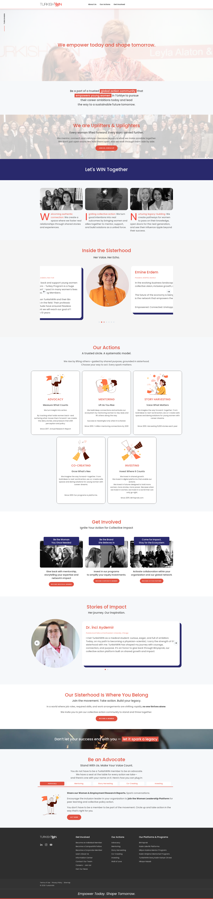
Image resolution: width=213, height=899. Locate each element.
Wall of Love (116, 861)
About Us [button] (92, 4)
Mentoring (115, 846)
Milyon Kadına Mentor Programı (153, 850)
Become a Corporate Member (89, 850)
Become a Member (106, 718)
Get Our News (82, 869)
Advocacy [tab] (52, 783)
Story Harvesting (118, 850)
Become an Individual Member (89, 842)
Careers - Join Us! (83, 865)
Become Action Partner (151, 581)
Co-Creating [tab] (132, 783)
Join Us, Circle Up (106, 148)
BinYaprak (143, 842)
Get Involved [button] (119, 4)
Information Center (84, 857)
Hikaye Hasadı (145, 861)
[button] (44, 291)
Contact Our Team (84, 861)
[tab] (99, 322)
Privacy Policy (57, 882)
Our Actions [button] (105, 4)
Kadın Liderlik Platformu (149, 846)
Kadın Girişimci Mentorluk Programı (154, 854)
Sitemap (67, 882)
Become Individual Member (61, 584)
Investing (115, 857)
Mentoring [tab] (78, 783)
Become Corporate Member (106, 581)
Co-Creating (116, 854)
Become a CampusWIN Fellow (89, 846)
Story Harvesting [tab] (105, 783)
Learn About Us (82, 854)
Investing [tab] (159, 783)
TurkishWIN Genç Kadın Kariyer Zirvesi (155, 857)
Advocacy (115, 842)
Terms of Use (45, 882)
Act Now (74, 817)
